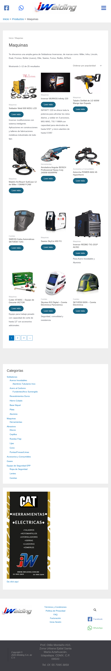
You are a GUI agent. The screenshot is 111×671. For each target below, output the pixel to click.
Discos (13, 430)
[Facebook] (6, 8)
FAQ (55, 615)
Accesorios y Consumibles (19, 457)
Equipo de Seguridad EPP (18, 466)
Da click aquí (12, 582)
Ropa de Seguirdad (18, 469)
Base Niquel (15, 405)
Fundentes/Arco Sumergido (25, 392)
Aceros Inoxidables (18, 380)
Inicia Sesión (55, 622)
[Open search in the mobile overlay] (95, 610)
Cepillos (13, 434)
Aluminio (13, 414)
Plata (12, 409)
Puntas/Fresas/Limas (19, 452)
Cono (12, 448)
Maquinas (11, 418)
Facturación (55, 618)
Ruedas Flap (15, 439)
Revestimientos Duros (20, 396)
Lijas (12, 443)
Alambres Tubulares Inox (24, 384)
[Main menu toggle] (103, 7)
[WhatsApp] (21, 8)
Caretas (13, 478)
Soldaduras (12, 377)
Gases (10, 461)
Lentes (13, 473)
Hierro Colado (16, 401)
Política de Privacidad (55, 611)
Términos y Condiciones (55, 607)
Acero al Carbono (18, 388)
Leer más (16, 114)
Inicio (11, 38)
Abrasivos (11, 426)
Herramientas (16, 422)
